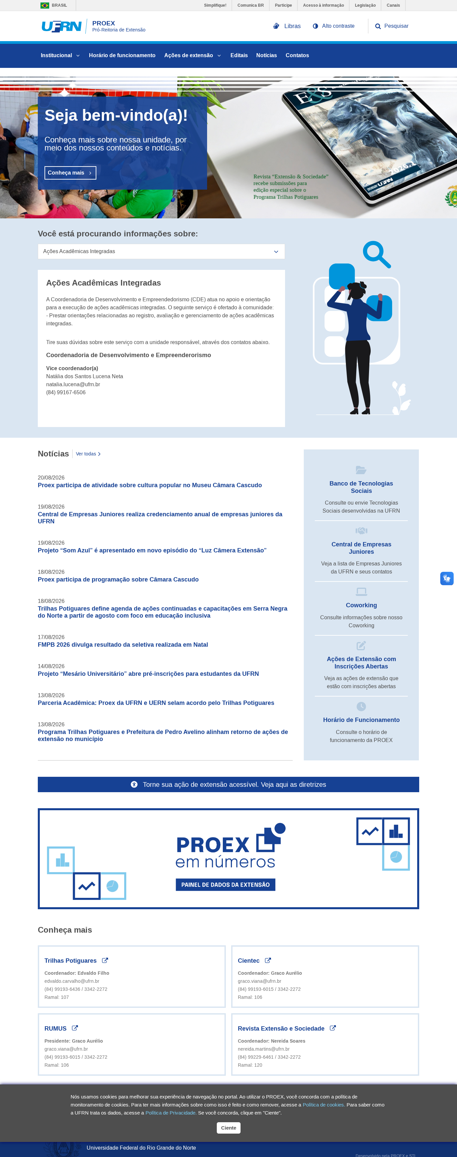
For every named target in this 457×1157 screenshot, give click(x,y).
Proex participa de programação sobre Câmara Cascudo (118, 579)
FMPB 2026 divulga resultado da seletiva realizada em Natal (123, 644)
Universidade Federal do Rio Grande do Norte (141, 1148)
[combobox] (161, 251)
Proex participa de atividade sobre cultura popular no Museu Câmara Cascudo (150, 485)
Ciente (228, 1128)
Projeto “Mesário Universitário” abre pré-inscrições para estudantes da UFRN (148, 673)
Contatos (297, 55)
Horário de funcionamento (122, 55)
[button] (333, 26)
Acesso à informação (323, 5)
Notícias (266, 55)
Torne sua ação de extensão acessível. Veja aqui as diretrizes (234, 784)
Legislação (365, 5)
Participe (283, 5)
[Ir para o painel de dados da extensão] (228, 859)
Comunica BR (251, 5)
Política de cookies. (324, 1105)
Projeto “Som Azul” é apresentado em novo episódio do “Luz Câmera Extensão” (152, 550)
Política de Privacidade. (171, 1113)
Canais (393, 5)
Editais (239, 55)
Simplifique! (215, 5)
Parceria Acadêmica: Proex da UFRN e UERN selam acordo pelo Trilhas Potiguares (156, 703)
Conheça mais (66, 173)
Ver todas (86, 453)
